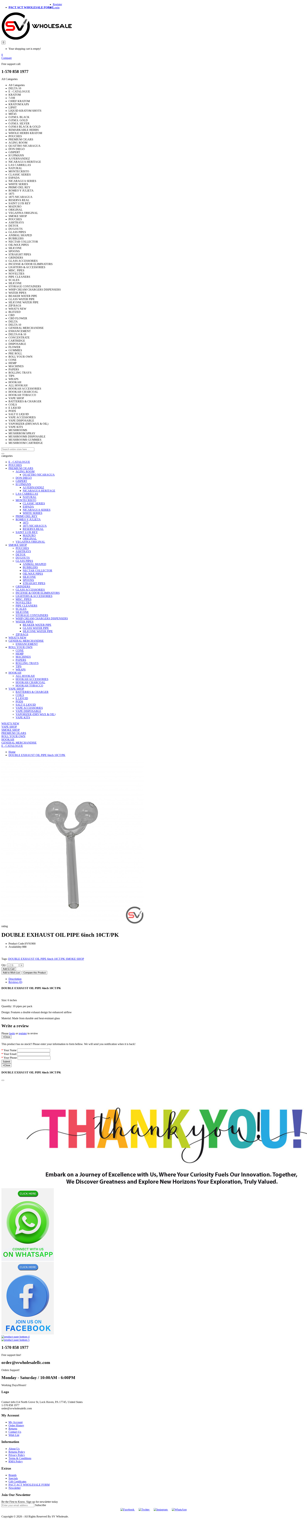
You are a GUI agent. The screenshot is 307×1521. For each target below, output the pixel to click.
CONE (20, 650)
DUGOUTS (23, 557)
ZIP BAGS (22, 634)
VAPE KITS (23, 717)
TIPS (18, 666)
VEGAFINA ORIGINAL (30, 541)
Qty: (3, 965)
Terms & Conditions (20, 1458)
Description (15, 978)
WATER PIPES (24, 621)
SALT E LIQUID (26, 704)
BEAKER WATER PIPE (37, 624)
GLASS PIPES (24, 560)
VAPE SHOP (16, 688)
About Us (14, 1448)
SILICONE (29, 576)
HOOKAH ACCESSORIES (32, 679)
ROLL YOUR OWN (21, 647)
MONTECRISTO (26, 500)
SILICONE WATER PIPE (38, 631)
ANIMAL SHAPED (34, 564)
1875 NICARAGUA (35, 525)
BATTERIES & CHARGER (32, 691)
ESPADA (28, 506)
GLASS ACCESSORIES (30, 589)
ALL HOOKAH (25, 675)
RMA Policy (16, 1461)
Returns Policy (17, 1451)
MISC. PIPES (23, 599)
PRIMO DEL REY (26, 516)
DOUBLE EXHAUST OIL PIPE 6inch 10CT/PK (37, 755)
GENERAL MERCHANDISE (26, 640)
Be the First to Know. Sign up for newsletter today (29, 1501)
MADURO (29, 535)
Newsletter (15, 1487)
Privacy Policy (17, 1455)
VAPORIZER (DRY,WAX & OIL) (35, 714)
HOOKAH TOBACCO (29, 685)
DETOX (21, 554)
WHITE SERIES (32, 513)
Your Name (10, 1050)
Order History (16, 1425)
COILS (20, 695)
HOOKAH (15, 672)
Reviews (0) (15, 982)
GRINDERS (23, 586)
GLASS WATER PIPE (36, 628)
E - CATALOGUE (19, 461)
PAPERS (21, 659)
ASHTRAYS (23, 551)
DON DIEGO (24, 477)
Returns (13, 1428)
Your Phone (10, 1057)
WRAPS (21, 669)
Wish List (14, 1435)
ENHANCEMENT (27, 643)
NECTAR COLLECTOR (37, 570)
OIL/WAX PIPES (33, 573)
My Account (16, 1422)
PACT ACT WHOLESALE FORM (31, 7)
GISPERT (21, 481)
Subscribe (40, 1505)
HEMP (20, 653)
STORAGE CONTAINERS (32, 615)
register (23, 1033)
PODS (19, 701)
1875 (25, 522)
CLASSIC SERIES (34, 503)
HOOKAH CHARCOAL (30, 682)
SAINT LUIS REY (27, 532)
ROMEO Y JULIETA (28, 519)
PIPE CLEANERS (26, 605)
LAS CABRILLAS (27, 493)
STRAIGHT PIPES (34, 583)
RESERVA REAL (33, 528)
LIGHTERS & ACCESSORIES (34, 596)
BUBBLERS (30, 567)
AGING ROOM (25, 471)
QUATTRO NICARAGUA (39, 474)
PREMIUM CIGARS (21, 468)
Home (12, 751)
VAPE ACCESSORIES (29, 707)
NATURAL (29, 497)
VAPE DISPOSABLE (28, 711)
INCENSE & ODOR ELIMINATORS (38, 592)
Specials (13, 1478)
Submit (6, 1061)
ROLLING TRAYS (27, 663)
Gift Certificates (17, 1481)
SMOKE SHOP (18, 544)
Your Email (10, 1053)
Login (56, 7)
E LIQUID (22, 698)
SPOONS (28, 580)
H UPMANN (23, 484)
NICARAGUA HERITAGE (39, 490)
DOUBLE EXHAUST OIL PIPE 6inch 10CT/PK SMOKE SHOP (46, 958)
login (12, 1033)
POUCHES (15, 465)
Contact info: (8, 1402)
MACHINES (23, 656)
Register (57, 4)
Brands (13, 1475)
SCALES (21, 608)
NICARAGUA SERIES (36, 509)
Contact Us (15, 1431)
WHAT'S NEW (17, 637)
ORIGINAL (30, 538)
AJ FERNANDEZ (33, 487)
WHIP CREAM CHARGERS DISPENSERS (42, 618)
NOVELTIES (23, 602)
